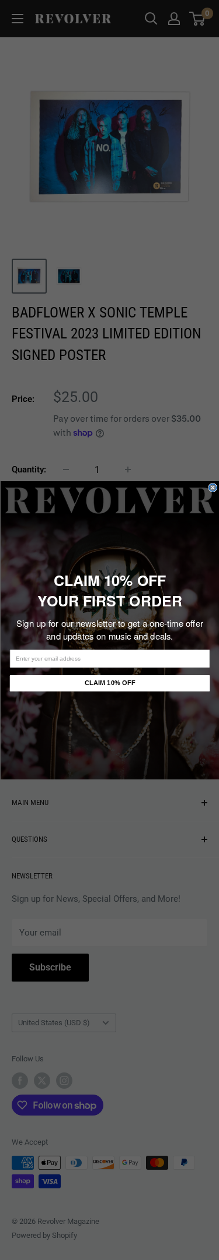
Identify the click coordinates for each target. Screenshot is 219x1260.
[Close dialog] (213, 487)
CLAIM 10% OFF (109, 683)
